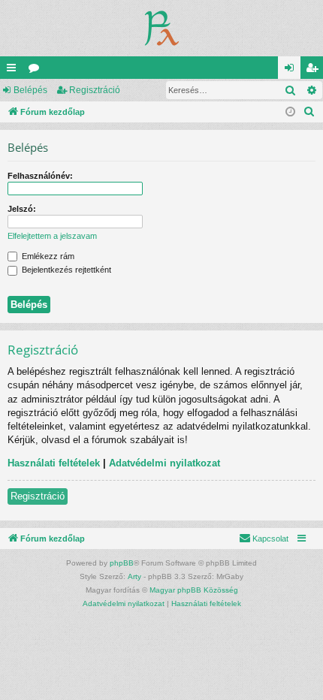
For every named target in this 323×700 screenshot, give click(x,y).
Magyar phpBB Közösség (193, 590)
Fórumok (37, 70)
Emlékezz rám (47, 256)
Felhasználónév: (40, 175)
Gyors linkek (14, 70)
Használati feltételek (54, 463)
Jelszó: (22, 208)
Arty (134, 576)
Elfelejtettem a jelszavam (52, 235)
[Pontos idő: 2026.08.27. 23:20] (290, 112)
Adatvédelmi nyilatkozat (164, 463)
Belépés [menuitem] (292, 70)
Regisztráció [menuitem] (314, 70)
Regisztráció (94, 90)
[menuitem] (309, 112)
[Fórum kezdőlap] (162, 28)
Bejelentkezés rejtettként (65, 269)
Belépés (30, 90)
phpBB (122, 563)
